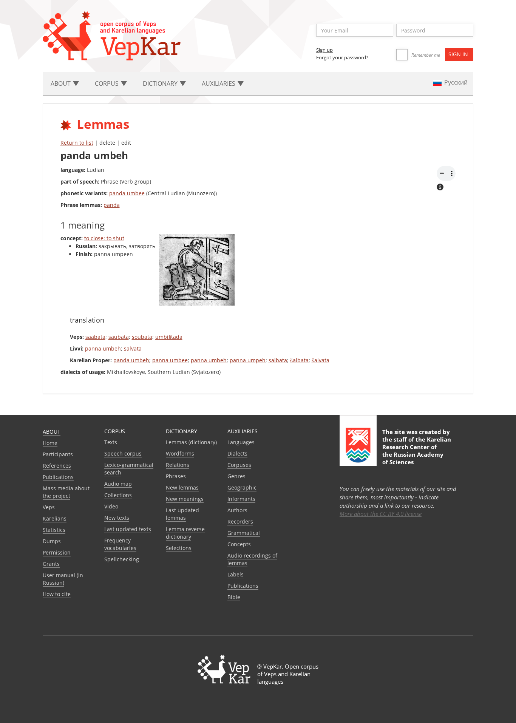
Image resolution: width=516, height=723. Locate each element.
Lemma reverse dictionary (185, 532)
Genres (236, 476)
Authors (237, 510)
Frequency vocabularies (120, 544)
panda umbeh (131, 360)
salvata (133, 348)
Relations (177, 464)
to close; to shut (104, 238)
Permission (57, 552)
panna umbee (170, 360)
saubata (118, 336)
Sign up (324, 49)
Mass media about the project (66, 492)
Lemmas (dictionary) (191, 442)
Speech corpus (123, 453)
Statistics (54, 529)
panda (112, 205)
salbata (278, 360)
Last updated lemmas (182, 514)
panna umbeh (103, 348)
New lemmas (182, 487)
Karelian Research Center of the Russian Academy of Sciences (416, 451)
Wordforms (180, 453)
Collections (118, 495)
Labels (235, 574)
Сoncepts (239, 544)
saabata (95, 336)
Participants (58, 454)
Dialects (237, 453)
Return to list (76, 142)
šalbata (299, 360)
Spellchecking (121, 559)
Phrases (176, 476)
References (57, 465)
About (51, 431)
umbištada (168, 336)
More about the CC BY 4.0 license (381, 514)
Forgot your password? (342, 57)
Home (50, 442)
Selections (179, 548)
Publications (58, 476)
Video (111, 506)
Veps (49, 507)
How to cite (57, 594)
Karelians (54, 518)
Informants (241, 498)
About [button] (61, 83)
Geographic (241, 487)
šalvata (320, 360)
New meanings (185, 498)
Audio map (118, 483)
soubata (142, 336)
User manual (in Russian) (63, 579)
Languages (241, 442)
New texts (116, 517)
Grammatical (243, 532)
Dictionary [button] (161, 83)
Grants (51, 563)
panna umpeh (248, 360)
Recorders (240, 521)
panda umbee (127, 193)
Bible (233, 597)
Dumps (52, 541)
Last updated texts (127, 529)
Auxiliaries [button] (219, 83)
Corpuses (239, 464)
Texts (110, 442)
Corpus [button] (107, 83)
